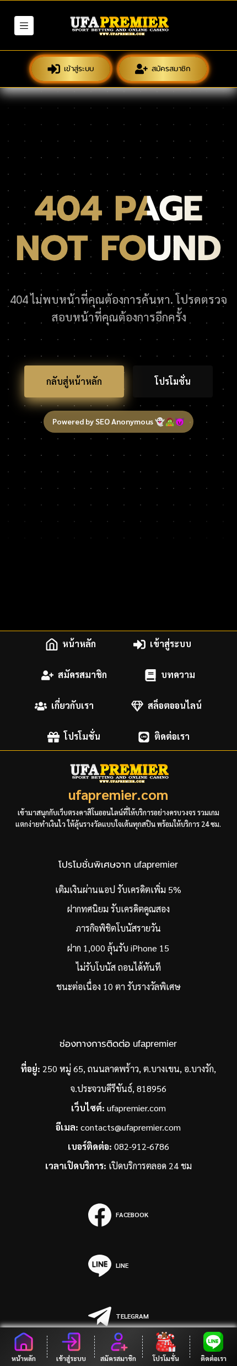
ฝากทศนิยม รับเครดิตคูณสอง (118, 909)
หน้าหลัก (79, 644)
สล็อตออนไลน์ (175, 706)
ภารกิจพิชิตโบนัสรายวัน (118, 928)
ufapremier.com (118, 794)
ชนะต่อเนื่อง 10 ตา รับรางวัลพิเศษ (118, 986)
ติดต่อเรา (172, 737)
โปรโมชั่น (173, 381)
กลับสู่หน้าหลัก (74, 381)
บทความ (178, 675)
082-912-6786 (141, 1146)
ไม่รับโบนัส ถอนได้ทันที (118, 967)
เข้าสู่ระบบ (79, 68)
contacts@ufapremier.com (130, 1127)
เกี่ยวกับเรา (72, 706)
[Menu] (24, 25)
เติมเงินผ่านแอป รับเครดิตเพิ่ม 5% (118, 889)
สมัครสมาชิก (171, 68)
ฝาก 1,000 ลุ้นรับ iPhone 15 (118, 948)
